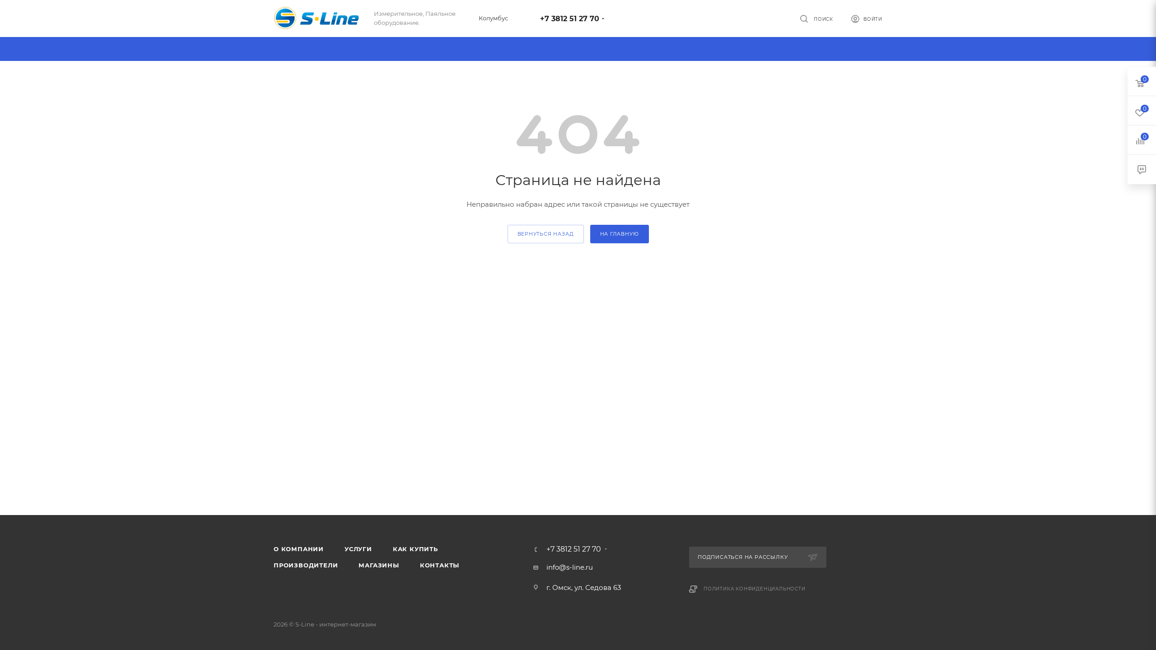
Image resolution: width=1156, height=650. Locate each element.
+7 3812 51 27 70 (569, 18)
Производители (306, 565)
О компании (299, 548)
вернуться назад (545, 234)
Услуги (358, 548)
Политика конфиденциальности (755, 589)
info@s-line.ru (569, 567)
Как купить (415, 548)
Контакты (439, 565)
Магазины (379, 565)
